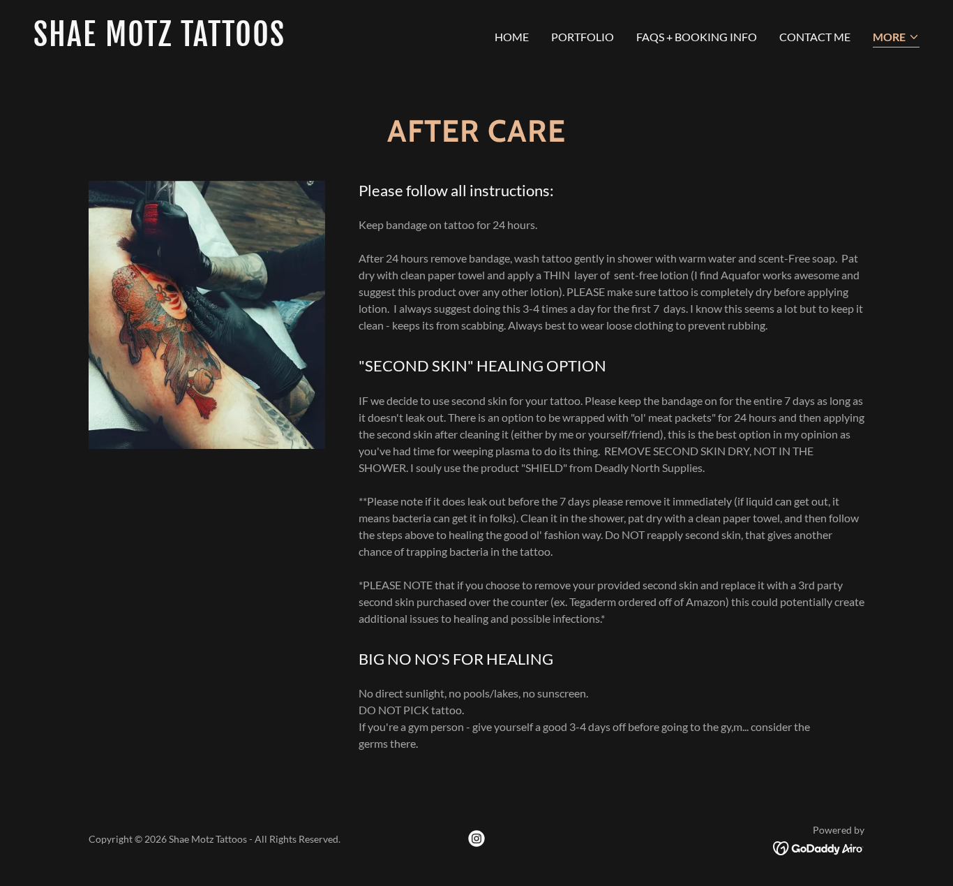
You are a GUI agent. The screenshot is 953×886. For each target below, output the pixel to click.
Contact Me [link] (814, 36)
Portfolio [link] (582, 36)
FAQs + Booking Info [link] (696, 36)
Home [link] (512, 36)
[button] (896, 38)
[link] (249, 41)
